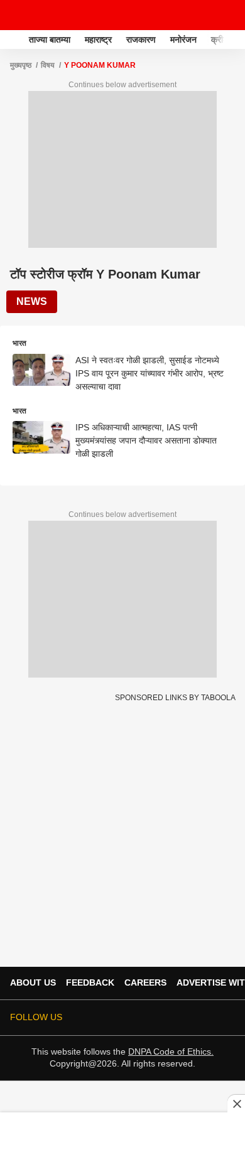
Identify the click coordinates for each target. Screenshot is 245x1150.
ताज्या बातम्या (49, 40)
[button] (234, 37)
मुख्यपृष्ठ (20, 65)
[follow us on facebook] (139, 1017)
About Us (33, 982)
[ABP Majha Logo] (42, 15)
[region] (122, 1130)
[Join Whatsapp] (227, 1017)
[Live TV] (206, 15)
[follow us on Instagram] (192, 1017)
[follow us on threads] (157, 1017)
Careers (145, 982)
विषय (48, 65)
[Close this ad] (236, 1103)
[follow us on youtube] (174, 1017)
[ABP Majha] (13, 39)
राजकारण (141, 40)
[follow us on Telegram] (209, 1017)
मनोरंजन (183, 40)
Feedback (90, 982)
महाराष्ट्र (98, 40)
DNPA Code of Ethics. (171, 1051)
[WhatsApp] (227, 15)
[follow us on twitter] (121, 1017)
